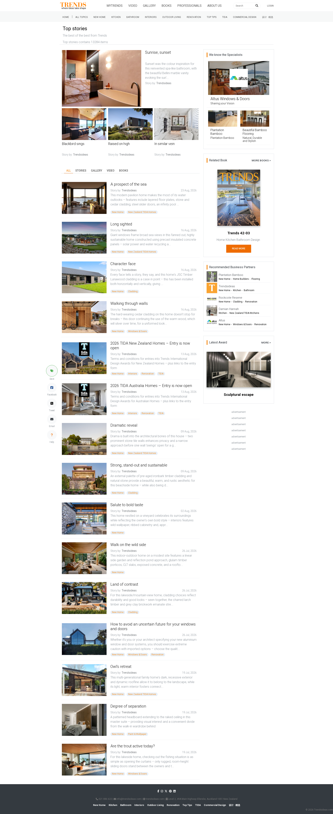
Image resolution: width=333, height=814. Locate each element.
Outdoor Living (171, 17)
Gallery (149, 6)
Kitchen (116, 17)
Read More (238, 248)
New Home (99, 17)
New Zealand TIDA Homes (142, 212)
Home (65, 17)
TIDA (160, 373)
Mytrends (115, 6)
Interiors (150, 17)
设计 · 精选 (267, 17)
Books (166, 6)
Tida (224, 17)
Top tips (211, 17)
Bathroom (132, 17)
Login (270, 5)
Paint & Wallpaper (137, 734)
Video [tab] (110, 170)
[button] (52, 371)
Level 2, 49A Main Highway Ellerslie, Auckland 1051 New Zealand (202, 799)
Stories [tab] (80, 170)
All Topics (81, 17)
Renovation (194, 17)
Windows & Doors (137, 331)
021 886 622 (105, 799)
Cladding (133, 291)
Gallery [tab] (96, 170)
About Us (214, 6)
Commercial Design (244, 17)
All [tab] (68, 170)
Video (132, 6)
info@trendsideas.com (128, 799)
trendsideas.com (154, 799)
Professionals (189, 6)
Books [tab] (123, 170)
